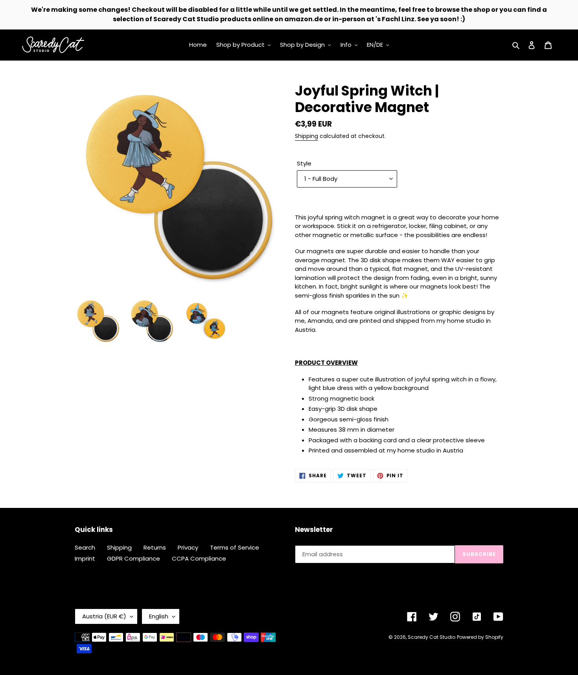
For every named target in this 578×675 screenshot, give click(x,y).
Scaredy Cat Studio (431, 637)
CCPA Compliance (199, 558)
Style (304, 163)
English (158, 616)
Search (85, 547)
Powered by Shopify (480, 637)
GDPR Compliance (133, 558)
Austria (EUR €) (104, 616)
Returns (155, 547)
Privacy (188, 547)
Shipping (306, 136)
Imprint (85, 558)
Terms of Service (234, 547)
